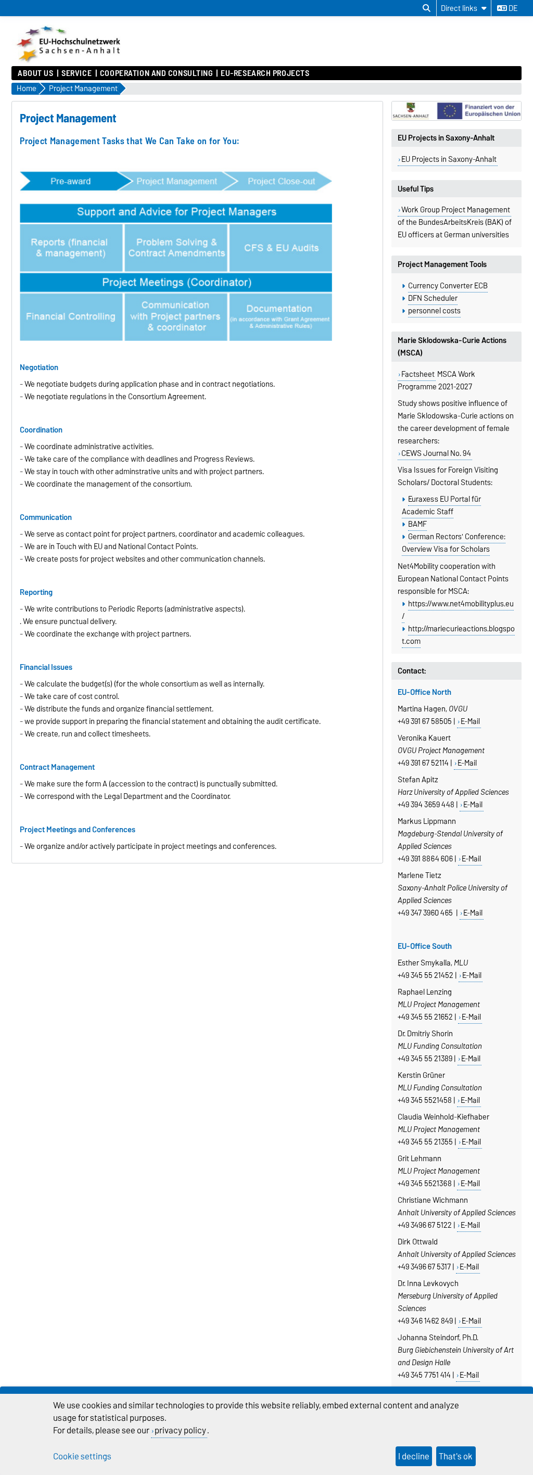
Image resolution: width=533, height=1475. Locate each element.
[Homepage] (69, 61)
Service (76, 73)
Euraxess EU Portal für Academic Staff (441, 505)
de (512, 8)
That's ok (456, 1456)
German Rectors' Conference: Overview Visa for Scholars (453, 542)
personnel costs (434, 310)
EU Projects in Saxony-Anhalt (449, 159)
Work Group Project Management (455, 210)
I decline (413, 1456)
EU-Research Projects (265, 73)
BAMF (417, 524)
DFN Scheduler (433, 298)
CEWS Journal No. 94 (436, 453)
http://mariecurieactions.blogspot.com (458, 634)
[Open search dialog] (426, 8)
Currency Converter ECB (448, 285)
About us (35, 73)
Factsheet (418, 374)
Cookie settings (82, 1456)
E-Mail (470, 721)
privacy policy (180, 1430)
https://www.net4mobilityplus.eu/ (458, 609)
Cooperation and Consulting (156, 73)
